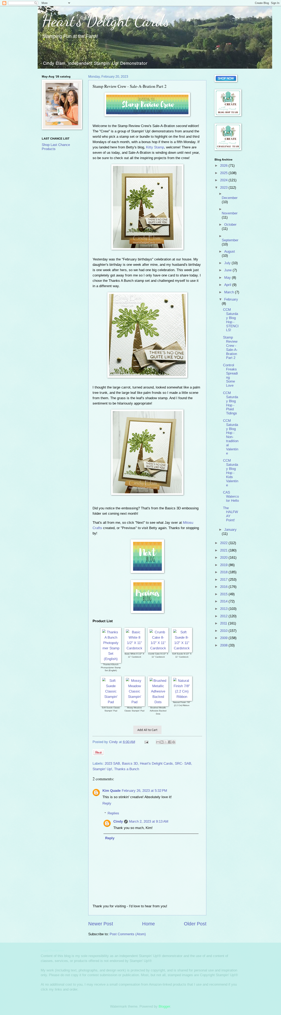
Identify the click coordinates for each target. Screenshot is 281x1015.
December (230, 198)
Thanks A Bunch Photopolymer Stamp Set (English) (111, 667)
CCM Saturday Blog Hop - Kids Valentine (230, 473)
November (230, 213)
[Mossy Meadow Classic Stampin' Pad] (134, 702)
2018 (224, 572)
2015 (224, 594)
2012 (224, 616)
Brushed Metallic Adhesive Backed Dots (158, 710)
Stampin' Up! (102, 769)
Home (148, 923)
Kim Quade (111, 791)
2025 (224, 173)
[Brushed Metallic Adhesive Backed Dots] (158, 702)
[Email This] (158, 742)
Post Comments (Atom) (128, 934)
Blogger (164, 1006)
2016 (224, 587)
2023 (224, 188)
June (228, 270)
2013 (224, 609)
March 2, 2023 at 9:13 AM (148, 821)
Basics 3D (130, 763)
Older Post (195, 923)
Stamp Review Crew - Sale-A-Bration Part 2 (230, 347)
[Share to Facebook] (170, 742)
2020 (224, 558)
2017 (224, 579)
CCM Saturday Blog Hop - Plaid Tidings (230, 403)
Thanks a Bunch (126, 769)
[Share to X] (166, 742)
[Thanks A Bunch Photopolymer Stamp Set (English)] (111, 659)
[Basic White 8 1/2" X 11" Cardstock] (134, 648)
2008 (224, 645)
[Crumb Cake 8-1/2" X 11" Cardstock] (158, 648)
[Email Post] (146, 742)
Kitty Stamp (155, 147)
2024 (224, 180)
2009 (224, 638)
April (228, 285)
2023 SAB (112, 763)
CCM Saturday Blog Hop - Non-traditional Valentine (230, 437)
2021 (224, 550)
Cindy (118, 821)
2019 (224, 565)
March (229, 292)
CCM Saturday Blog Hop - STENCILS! (231, 320)
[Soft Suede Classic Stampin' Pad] (111, 702)
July (228, 263)
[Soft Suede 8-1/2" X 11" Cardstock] (182, 648)
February (231, 299)
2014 (224, 601)
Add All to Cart (147, 730)
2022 (224, 543)
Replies (113, 813)
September (230, 240)
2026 (224, 166)
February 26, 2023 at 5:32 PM (144, 791)
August (229, 251)
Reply (106, 803)
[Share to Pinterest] (174, 742)
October (230, 225)
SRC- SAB (183, 763)
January (230, 530)
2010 (224, 631)
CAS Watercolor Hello (231, 496)
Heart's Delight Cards (106, 20)
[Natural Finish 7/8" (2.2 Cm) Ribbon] (182, 697)
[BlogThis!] (162, 742)
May (228, 278)
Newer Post (100, 923)
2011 (224, 623)
